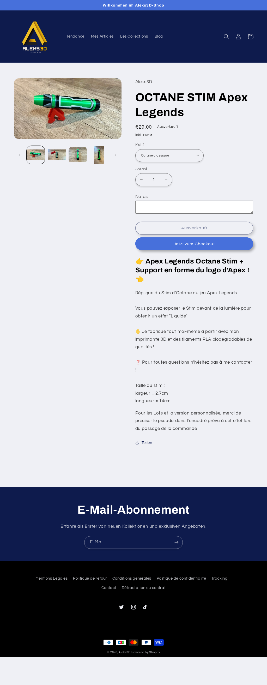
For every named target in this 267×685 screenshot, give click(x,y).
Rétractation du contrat (144, 588)
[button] (227, 37)
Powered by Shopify (145, 652)
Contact (108, 588)
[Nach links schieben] (19, 155)
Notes (141, 196)
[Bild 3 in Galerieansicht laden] (78, 155)
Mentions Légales (51, 578)
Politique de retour (90, 578)
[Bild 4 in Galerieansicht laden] (99, 155)
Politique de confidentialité (181, 578)
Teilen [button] (147, 443)
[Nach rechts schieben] (116, 155)
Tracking (219, 578)
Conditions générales (131, 578)
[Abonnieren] (177, 542)
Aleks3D (124, 652)
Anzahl (141, 169)
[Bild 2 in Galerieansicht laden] (57, 155)
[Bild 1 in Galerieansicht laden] (36, 155)
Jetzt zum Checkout (194, 244)
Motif (139, 145)
